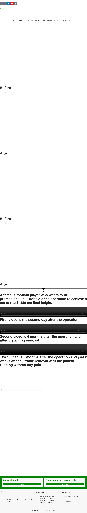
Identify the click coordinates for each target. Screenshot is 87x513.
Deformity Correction (47, 20)
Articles (56, 20)
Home (14, 20)
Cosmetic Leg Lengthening (32, 20)
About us (21, 20)
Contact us (63, 20)
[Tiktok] (15, 3)
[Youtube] (12, 3)
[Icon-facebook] (1, 3)
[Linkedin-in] (8, 3)
